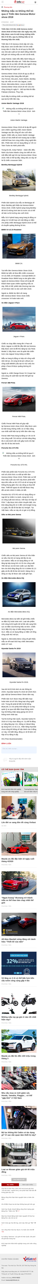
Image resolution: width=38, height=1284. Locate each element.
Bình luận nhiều (28, 1185)
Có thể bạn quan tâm (12, 769)
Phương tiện (8, 7)
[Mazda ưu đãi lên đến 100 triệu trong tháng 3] (19, 1041)
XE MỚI (3, 826)
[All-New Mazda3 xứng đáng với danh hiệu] (19, 924)
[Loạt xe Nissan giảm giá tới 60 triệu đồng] (19, 1154)
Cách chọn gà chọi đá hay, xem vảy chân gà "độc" (17, 1223)
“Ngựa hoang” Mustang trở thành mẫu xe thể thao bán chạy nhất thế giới (17, 900)
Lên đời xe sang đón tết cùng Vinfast (18, 822)
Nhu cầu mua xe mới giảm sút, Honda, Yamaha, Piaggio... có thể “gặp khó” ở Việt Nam (16, 1095)
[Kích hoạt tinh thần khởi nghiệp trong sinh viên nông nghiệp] (12, 779)
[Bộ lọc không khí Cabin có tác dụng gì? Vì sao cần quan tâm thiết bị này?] (19, 1117)
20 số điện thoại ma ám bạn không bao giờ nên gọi (18, 1204)
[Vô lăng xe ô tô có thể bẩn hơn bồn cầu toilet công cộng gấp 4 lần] (19, 963)
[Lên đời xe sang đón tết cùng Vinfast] (19, 807)
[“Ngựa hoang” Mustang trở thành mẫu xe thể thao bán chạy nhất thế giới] (19, 883)
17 (18, 1211)
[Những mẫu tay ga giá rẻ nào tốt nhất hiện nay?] (19, 1002)
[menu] (2, 2)
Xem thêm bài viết (19, 1179)
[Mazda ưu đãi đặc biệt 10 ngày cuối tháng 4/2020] (19, 844)
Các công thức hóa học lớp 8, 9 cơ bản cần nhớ (16, 1230)
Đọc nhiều (10, 1185)
